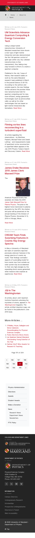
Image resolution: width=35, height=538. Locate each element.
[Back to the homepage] (17, 8)
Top (7, 529)
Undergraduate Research (14, 500)
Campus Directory (11, 497)
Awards (10, 396)
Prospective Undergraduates (15, 507)
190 (14, 364)
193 (7, 368)
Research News (10, 29)
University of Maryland (17, 2)
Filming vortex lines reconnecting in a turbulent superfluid (15, 127)
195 (20, 368)
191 (20, 364)
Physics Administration (16, 387)
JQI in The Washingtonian (13, 292)
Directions (11, 392)
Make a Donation (14, 405)
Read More (17, 108)
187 (18, 360)
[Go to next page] (26, 368)
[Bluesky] (21, 484)
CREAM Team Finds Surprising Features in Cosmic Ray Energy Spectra (16, 239)
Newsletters (14, 418)
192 (26, 364)
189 (7, 364)
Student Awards (14, 400)
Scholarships (9, 503)
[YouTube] (16, 484)
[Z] (6, 484)
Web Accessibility (11, 513)
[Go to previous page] (7, 360)
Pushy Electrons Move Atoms (18, 335)
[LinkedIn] (11, 484)
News (10, 409)
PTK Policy (12, 423)
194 (14, 368)
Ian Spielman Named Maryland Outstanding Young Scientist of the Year (18, 339)
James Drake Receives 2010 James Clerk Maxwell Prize (17, 170)
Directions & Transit (12, 510)
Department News (11, 121)
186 (12, 360)
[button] (29, 8)
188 (25, 360)
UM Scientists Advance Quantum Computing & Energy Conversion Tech (17, 36)
